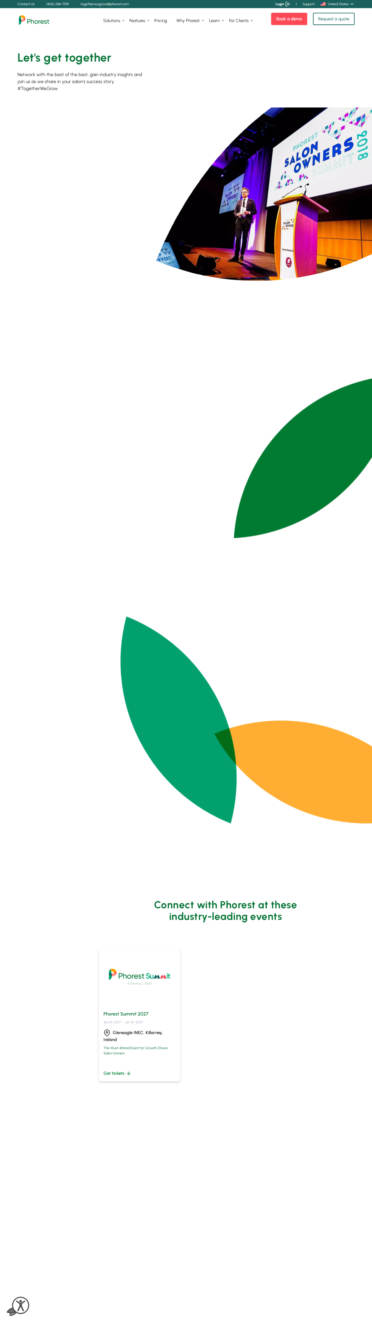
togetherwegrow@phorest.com (105, 4)
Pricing (160, 20)
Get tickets (113, 1073)
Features (137, 20)
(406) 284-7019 (57, 4)
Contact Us (26, 4)
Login (280, 4)
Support (309, 4)
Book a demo (289, 18)
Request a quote (333, 18)
